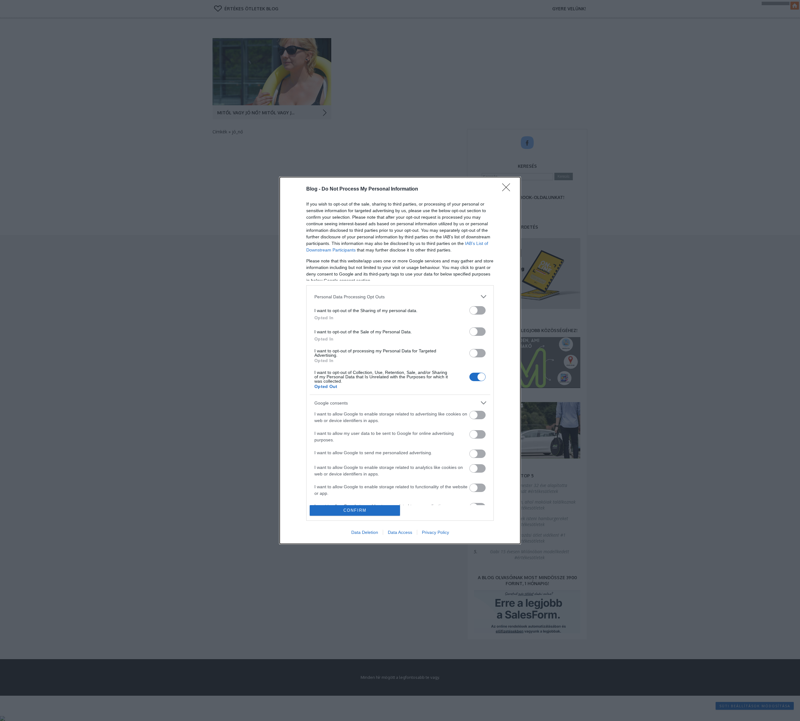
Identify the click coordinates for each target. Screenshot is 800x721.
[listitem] (400, 296)
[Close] (508, 189)
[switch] (477, 310)
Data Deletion (364, 532)
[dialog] (400, 360)
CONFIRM (355, 510)
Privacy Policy (435, 532)
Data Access (400, 532)
